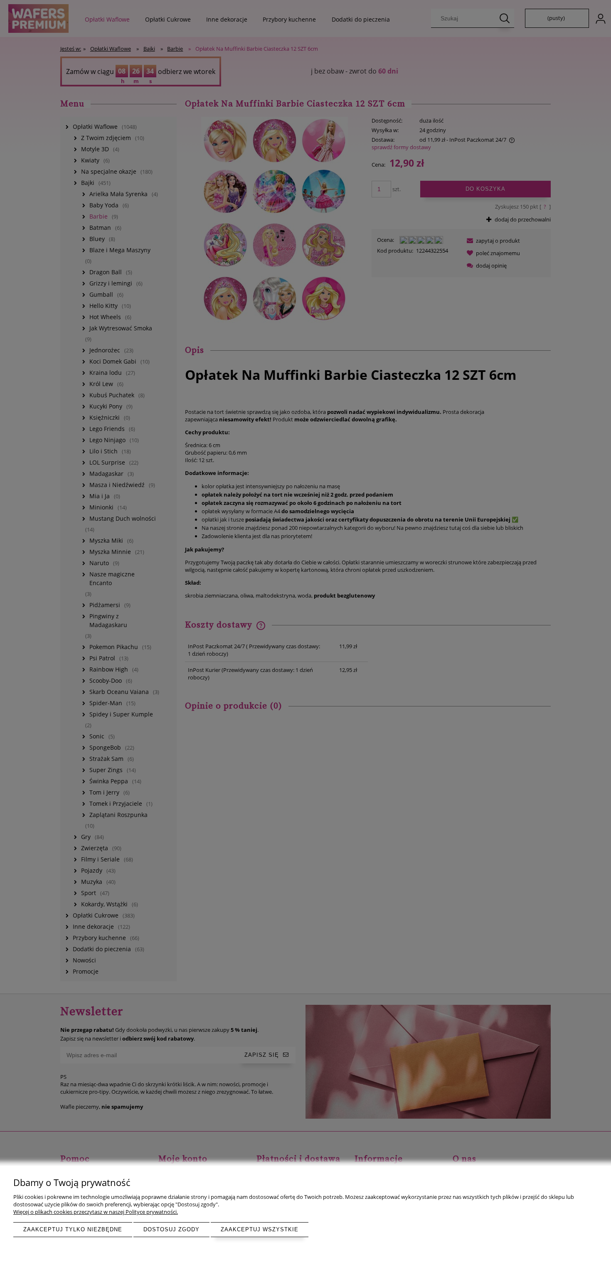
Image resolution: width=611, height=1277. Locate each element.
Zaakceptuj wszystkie (259, 1229)
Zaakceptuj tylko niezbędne (72, 1229)
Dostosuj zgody (171, 1229)
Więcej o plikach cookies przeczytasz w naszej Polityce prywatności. (95, 1211)
